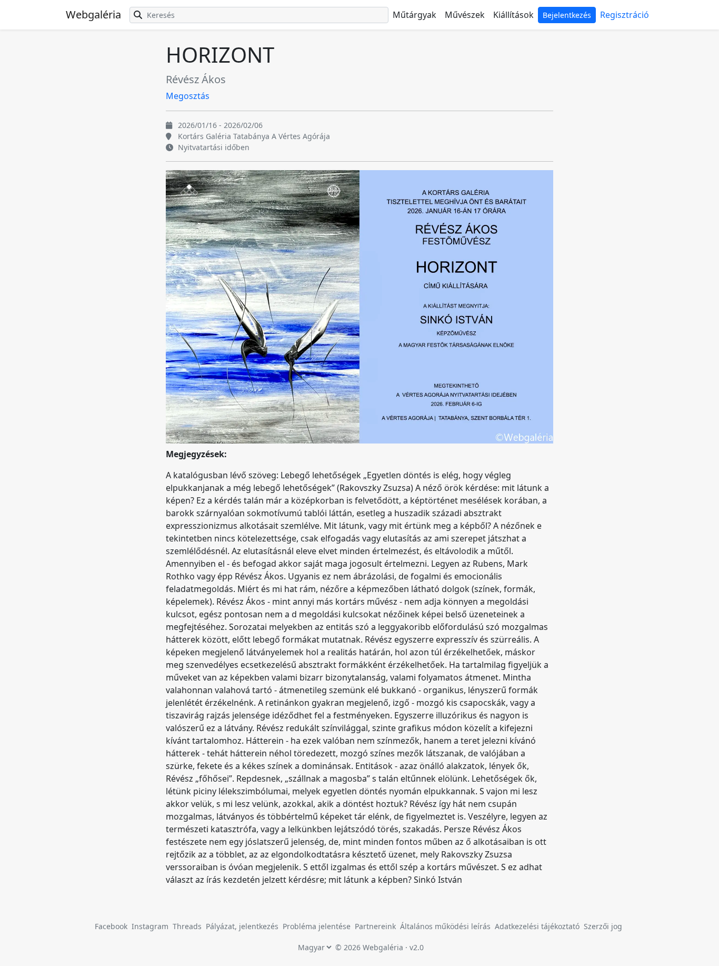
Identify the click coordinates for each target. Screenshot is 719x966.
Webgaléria (93, 14)
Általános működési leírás (445, 926)
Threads (187, 926)
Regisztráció (624, 15)
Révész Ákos (196, 79)
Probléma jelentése (318, 926)
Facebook (111, 926)
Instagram (150, 926)
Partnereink (376, 926)
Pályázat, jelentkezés (243, 926)
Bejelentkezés (567, 15)
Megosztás (187, 96)
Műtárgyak (414, 15)
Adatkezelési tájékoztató (537, 926)
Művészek (465, 15)
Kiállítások (513, 15)
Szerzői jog (603, 926)
